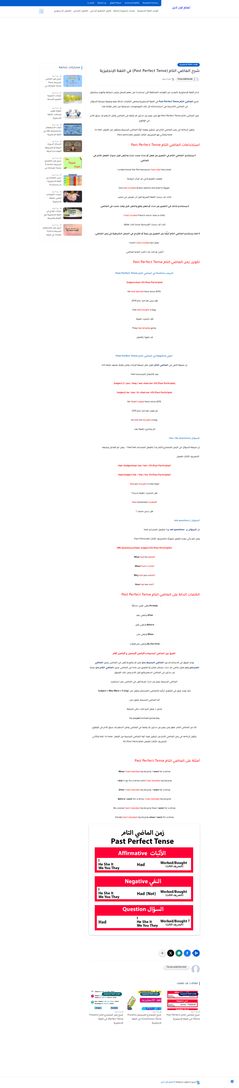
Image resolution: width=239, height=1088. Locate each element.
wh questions (177, 530)
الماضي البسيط (155, 663)
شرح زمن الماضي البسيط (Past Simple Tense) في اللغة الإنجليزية (53, 83)
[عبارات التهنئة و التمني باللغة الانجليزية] (72, 196)
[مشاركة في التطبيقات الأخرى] (162, 953)
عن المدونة (102, 3)
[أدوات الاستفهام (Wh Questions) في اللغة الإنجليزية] (72, 129)
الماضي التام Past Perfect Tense (176, 102)
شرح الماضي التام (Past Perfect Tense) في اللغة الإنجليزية (183, 1017)
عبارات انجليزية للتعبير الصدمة (54, 98)
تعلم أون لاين (181, 8)
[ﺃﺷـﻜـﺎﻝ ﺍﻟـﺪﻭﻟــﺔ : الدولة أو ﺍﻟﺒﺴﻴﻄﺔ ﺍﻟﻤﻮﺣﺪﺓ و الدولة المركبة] (72, 146)
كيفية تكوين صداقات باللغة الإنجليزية (54, 114)
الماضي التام (161, 365)
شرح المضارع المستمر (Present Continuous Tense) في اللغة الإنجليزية (144, 1019)
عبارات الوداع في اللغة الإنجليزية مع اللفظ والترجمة (52, 215)
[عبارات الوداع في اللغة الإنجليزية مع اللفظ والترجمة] (72, 213)
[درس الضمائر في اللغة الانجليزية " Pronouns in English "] (72, 180)
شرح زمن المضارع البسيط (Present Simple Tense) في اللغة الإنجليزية (53, 165)
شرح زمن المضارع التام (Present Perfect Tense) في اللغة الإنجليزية (106, 1019)
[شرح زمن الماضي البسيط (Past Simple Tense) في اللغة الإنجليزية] (72, 81)
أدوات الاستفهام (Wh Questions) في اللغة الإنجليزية (52, 131)
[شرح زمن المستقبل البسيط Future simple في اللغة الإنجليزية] (72, 230)
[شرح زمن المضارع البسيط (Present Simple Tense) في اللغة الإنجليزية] (72, 163)
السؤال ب (191, 530)
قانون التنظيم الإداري (100, 11)
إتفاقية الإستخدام (132, 3)
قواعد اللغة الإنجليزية (189, 65)
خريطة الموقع (115, 3)
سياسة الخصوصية (150, 3)
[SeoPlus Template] (198, 1082)
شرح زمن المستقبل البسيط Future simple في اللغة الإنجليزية (52, 232)
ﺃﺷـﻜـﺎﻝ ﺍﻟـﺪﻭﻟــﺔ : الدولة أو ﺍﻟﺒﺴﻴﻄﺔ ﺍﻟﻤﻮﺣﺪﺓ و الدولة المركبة (53, 148)
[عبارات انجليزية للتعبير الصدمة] (72, 98)
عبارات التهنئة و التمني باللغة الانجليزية (54, 198)
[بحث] (41, 11)
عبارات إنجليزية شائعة (124, 11)
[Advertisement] (119, 41)
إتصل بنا (90, 3)
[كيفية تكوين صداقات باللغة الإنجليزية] (72, 113)
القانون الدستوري (62, 11)
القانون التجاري (80, 11)
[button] (187, 953)
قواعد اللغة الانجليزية (147, 11)
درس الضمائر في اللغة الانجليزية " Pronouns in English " (53, 182)
